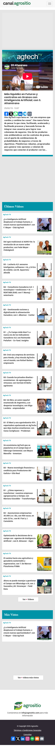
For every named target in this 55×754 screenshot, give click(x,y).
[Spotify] (32, 738)
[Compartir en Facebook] (6, 114)
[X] (18, 738)
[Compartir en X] (11, 114)
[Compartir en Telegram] (25, 114)
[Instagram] (27, 738)
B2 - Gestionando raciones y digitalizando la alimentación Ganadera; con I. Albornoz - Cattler (19, 312)
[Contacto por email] (42, 738)
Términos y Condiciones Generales (27, 730)
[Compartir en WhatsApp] (16, 114)
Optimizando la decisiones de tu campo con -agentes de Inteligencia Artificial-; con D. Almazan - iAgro (20, 538)
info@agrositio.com (30, 713)
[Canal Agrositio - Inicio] (17, 3)
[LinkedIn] (23, 738)
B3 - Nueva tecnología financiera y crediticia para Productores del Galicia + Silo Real (19, 470)
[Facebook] (13, 738)
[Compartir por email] (30, 114)
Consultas (28, 734)
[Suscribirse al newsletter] (37, 738)
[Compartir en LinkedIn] (20, 114)
